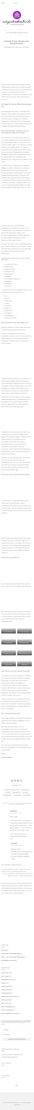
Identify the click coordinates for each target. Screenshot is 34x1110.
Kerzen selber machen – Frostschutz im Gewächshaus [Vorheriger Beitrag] (15, 870)
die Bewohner (11, 32)
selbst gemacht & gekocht (9, 996)
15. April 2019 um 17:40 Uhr (17, 845)
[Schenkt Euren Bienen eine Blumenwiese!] (16, 65)
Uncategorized (5, 1000)
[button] (12, 781)
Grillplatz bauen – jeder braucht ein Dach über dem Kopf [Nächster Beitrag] (18, 874)
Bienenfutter (15, 789)
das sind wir (4, 950)
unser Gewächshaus (7, 1010)
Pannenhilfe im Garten (7, 979)
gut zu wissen (5, 976)
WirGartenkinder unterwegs (9, 1013)
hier (12, 378)
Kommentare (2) (16, 785)
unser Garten (22, 32)
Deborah (13, 811)
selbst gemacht (5, 993)
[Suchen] (32, 3)
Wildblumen (17, 795)
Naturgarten (7, 795)
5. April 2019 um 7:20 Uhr (16, 813)
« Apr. (16, 1085)
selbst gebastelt (6, 986)
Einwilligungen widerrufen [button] (9, 960)
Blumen (8, 792)
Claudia (27, 47)
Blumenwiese (16, 792)
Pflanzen (3, 983)
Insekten (25, 792)
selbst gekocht (5, 989)
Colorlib (23, 1102)
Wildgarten (26, 795)
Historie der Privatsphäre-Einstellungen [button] (13, 957)
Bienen (7, 789)
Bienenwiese (25, 789)
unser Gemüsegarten (7, 1006)
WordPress (17, 1104)
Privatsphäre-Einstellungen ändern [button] (11, 953)
